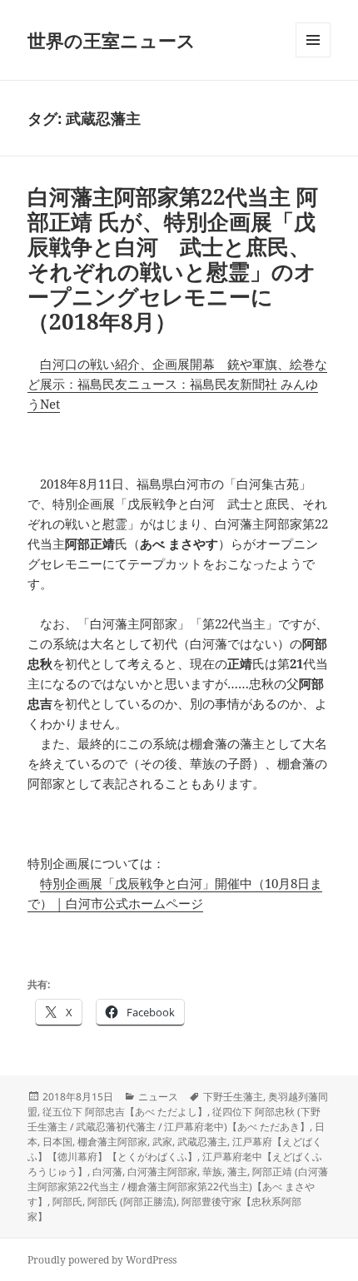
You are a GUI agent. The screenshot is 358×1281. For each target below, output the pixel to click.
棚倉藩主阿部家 (112, 1142)
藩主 (237, 1171)
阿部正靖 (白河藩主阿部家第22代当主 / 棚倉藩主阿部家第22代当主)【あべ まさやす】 (177, 1186)
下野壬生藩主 (233, 1097)
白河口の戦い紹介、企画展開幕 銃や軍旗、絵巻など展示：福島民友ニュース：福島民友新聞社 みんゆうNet (177, 383)
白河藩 (107, 1171)
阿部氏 (67, 1201)
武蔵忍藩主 (202, 1142)
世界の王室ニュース (111, 39)
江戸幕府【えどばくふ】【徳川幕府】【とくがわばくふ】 (174, 1149)
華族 (212, 1171)
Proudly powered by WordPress (102, 1260)
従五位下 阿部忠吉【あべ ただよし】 (124, 1112)
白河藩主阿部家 (162, 1171)
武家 (162, 1142)
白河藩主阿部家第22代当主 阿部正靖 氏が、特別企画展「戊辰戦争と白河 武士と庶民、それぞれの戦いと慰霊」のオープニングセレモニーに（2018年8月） (172, 258)
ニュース (158, 1097)
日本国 (57, 1142)
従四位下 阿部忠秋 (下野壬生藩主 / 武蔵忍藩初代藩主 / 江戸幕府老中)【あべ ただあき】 (174, 1119)
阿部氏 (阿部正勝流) (132, 1201)
